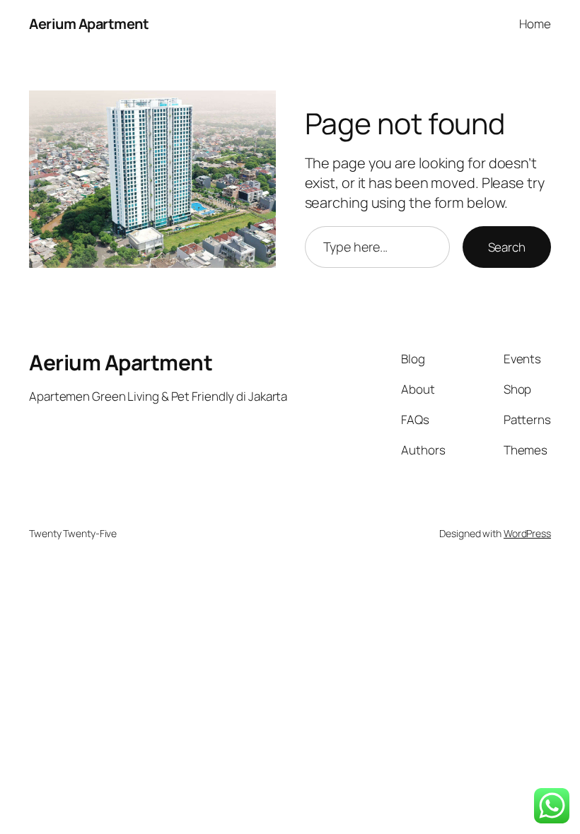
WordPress (527, 533)
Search (507, 247)
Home (535, 24)
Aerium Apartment (89, 23)
